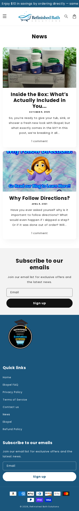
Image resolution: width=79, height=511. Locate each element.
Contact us (11, 407)
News (6, 414)
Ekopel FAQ (10, 385)
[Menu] (5, 16)
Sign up (39, 303)
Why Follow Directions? (39, 198)
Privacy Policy (12, 392)
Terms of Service (15, 400)
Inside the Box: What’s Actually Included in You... (39, 100)
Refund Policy (12, 429)
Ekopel (7, 422)
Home (7, 377)
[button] (66, 16)
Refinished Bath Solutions (44, 506)
